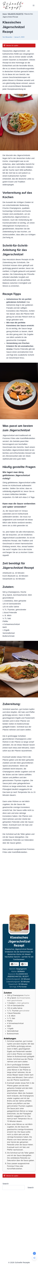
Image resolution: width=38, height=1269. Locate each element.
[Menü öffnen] (33, 5)
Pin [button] (25, 964)
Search (6, 1184)
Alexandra (8, 37)
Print (15, 964)
